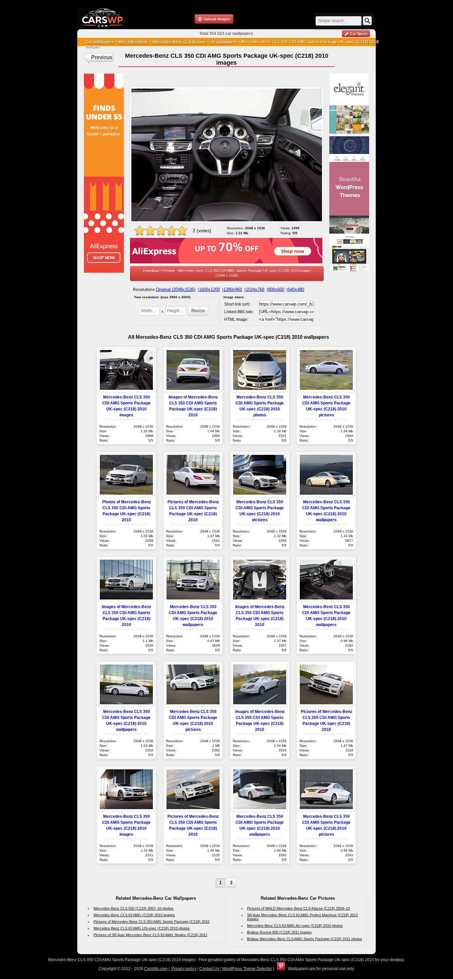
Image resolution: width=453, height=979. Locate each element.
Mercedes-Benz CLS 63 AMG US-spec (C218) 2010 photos (142, 928)
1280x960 (233, 289)
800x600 (276, 289)
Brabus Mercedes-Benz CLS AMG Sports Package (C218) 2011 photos (304, 939)
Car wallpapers (100, 41)
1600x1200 (209, 289)
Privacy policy (183, 968)
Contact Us (209, 968)
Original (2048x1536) (175, 289)
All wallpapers (223, 41)
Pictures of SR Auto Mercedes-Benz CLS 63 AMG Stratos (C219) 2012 (150, 935)
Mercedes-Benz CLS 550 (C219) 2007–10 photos (133, 908)
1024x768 (255, 289)
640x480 (296, 289)
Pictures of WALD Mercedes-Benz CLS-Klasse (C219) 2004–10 (298, 908)
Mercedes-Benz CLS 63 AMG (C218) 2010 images (134, 915)
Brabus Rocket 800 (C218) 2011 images (279, 932)
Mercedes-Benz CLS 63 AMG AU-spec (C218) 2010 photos (295, 926)
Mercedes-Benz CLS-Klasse (179, 41)
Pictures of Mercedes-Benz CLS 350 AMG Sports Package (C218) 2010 (152, 922)
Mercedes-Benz (133, 41)
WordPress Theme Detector (247, 968)
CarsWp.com (155, 968)
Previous (101, 57)
